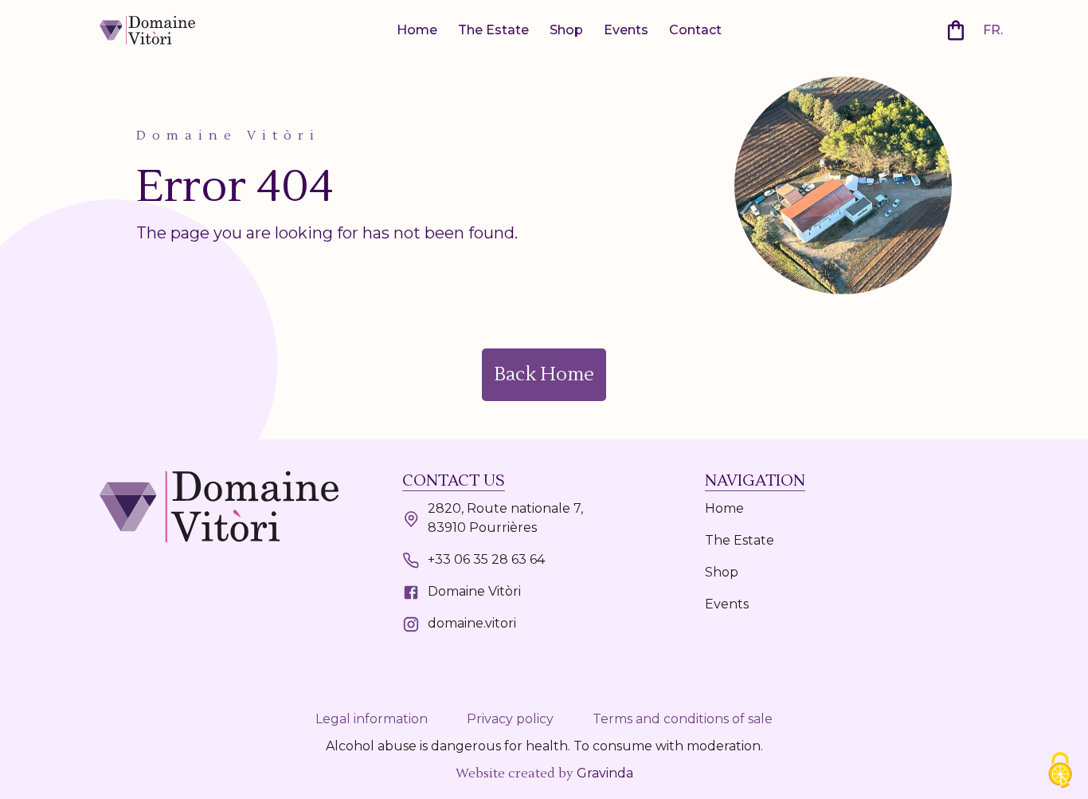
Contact (695, 29)
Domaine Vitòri (474, 591)
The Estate (493, 29)
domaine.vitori (472, 623)
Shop (566, 29)
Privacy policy (510, 718)
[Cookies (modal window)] (1060, 771)
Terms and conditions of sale (683, 718)
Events (626, 29)
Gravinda (605, 773)
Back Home (544, 374)
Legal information (371, 718)
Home (417, 29)
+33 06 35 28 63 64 (486, 559)
